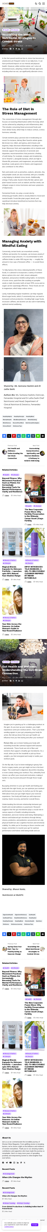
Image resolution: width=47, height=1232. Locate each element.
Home (4, 10)
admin (7, 495)
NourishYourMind (18, 423)
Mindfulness (7, 423)
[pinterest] (21, 1163)
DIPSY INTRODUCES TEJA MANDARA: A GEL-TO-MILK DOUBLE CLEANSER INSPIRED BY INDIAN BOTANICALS (35, 572)
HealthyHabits (7, 416)
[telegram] (7, 1162)
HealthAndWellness (20, 918)
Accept (34, 1225)
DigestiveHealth (8, 914)
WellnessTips (17, 426)
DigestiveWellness (21, 914)
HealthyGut (32, 918)
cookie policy (9, 1227)
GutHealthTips (7, 918)
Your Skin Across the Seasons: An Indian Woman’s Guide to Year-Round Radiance (12, 627)
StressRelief (7, 426)
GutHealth (32, 914)
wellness (6, 924)
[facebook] (3, 1163)
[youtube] (10, 1162)
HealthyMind (30, 416)
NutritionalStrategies (32, 423)
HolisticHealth (29, 921)
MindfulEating (32, 419)
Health (19, 10)
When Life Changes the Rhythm (17, 1177)
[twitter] (24, 1162)
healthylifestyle (19, 416)
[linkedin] (18, 1162)
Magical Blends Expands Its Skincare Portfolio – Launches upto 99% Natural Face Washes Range (12, 571)
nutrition (39, 921)
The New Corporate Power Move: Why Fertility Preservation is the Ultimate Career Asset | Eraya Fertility (34, 515)
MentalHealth (7, 419)
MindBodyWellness (20, 419)
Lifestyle (11, 10)
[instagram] (14, 1163)
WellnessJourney (16, 924)
